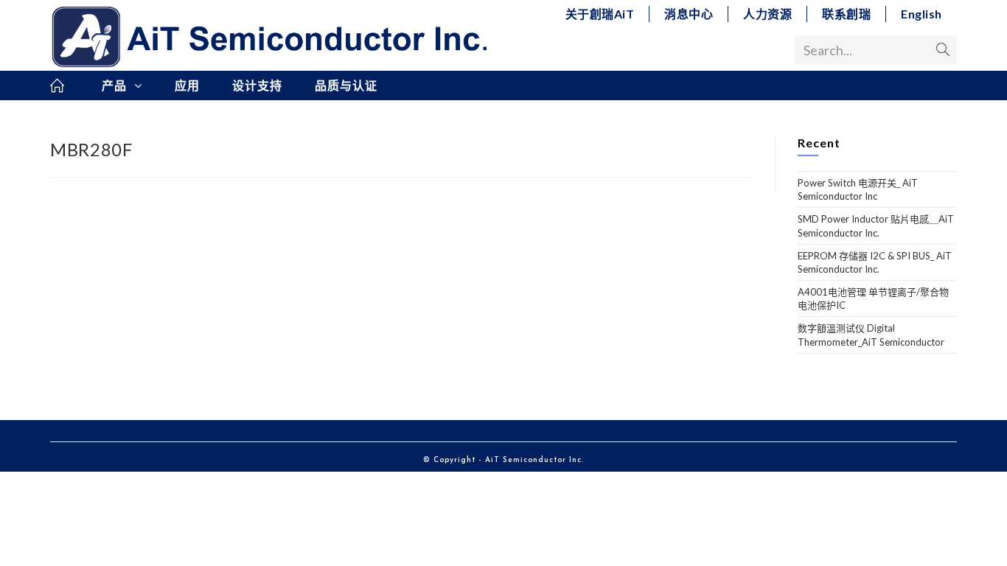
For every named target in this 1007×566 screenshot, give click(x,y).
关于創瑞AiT (600, 14)
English (921, 14)
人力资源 (767, 14)
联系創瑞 (846, 14)
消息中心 (688, 14)
